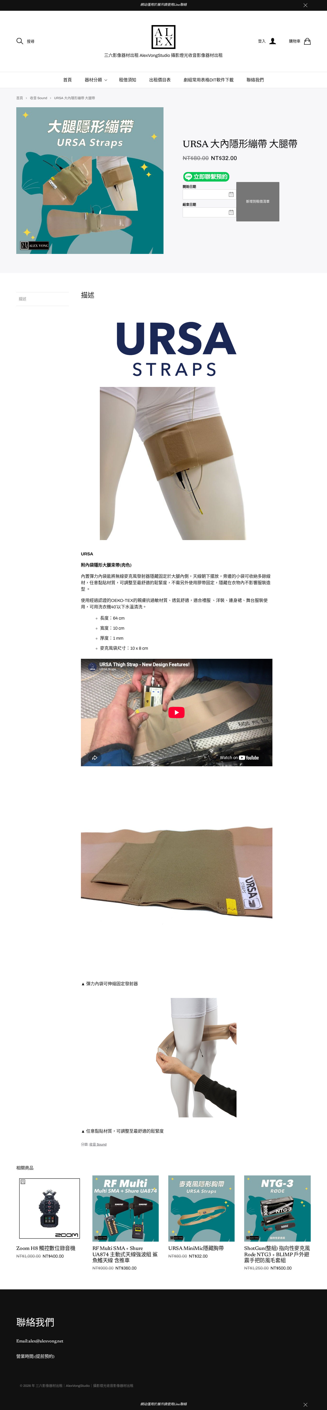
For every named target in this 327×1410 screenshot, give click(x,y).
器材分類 (93, 80)
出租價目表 (160, 80)
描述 (22, 299)
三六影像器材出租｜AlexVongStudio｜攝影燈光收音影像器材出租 (84, 1386)
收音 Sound (38, 98)
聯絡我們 (255, 80)
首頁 (67, 80)
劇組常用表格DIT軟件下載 (209, 80)
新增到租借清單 (258, 201)
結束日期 (189, 204)
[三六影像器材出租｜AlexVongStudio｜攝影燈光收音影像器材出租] (163, 37)
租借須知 (127, 80)
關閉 (305, 5)
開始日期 (189, 186)
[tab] (42, 299)
